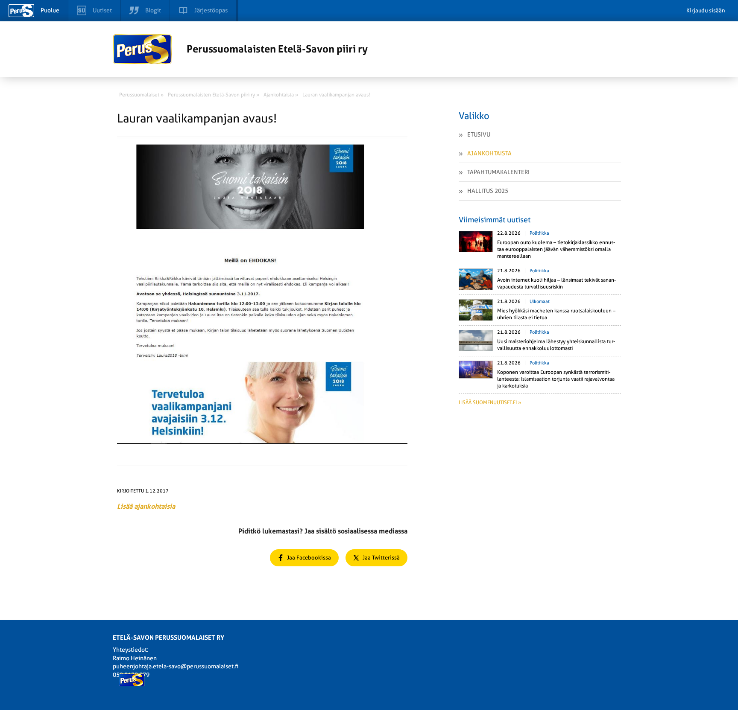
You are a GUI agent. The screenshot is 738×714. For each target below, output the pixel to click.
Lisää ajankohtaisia (146, 506)
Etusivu (478, 134)
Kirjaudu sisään (705, 10)
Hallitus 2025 (487, 190)
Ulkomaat (540, 301)
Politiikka (539, 233)
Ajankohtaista (489, 153)
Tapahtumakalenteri (498, 172)
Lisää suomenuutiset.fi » (490, 402)
